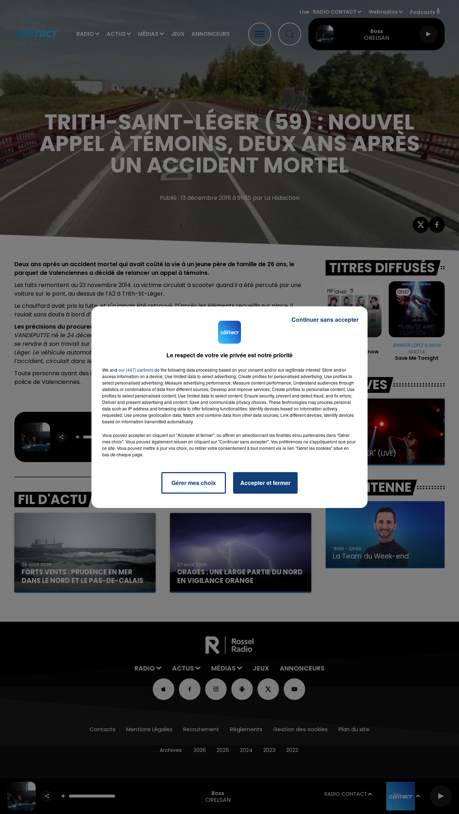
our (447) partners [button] (135, 370)
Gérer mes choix (193, 483)
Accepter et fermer (265, 483)
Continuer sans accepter (325, 319)
